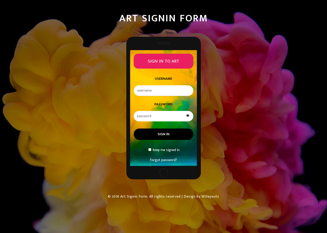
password (163, 104)
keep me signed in (166, 150)
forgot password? (163, 160)
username (163, 79)
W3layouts (210, 197)
